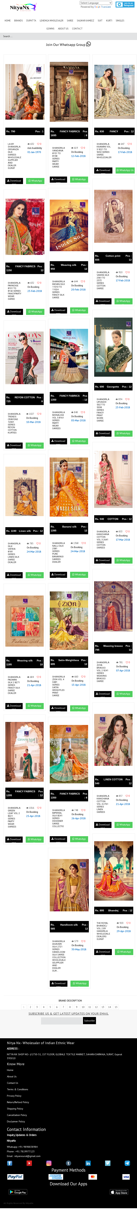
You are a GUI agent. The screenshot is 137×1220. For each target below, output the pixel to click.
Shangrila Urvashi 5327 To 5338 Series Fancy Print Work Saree (103, 410)
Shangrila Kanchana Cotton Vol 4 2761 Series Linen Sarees (103, 804)
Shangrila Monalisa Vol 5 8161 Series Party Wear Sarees (58, 420)
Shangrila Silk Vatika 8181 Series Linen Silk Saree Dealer (14, 553)
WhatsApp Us (36, 181)
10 (83, 1007)
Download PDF (15, 181)
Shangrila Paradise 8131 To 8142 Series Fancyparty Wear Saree (14, 291)
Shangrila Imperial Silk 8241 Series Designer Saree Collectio (58, 818)
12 (96, 1007)
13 (103, 1007)
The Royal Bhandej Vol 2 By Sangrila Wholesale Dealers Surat (103, 931)
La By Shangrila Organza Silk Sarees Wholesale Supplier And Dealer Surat (14, 156)
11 (89, 1007)
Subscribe (89, 1020)
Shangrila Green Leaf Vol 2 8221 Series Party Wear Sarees (14, 817)
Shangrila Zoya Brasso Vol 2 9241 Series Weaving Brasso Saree (103, 671)
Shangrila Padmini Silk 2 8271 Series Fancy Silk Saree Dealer (14, 685)
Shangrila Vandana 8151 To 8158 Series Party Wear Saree (58, 157)
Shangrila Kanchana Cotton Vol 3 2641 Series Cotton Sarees (103, 539)
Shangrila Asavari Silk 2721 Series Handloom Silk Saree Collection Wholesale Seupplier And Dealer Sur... (59, 956)
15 (116, 1007)
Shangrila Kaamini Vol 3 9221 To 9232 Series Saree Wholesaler (104, 151)
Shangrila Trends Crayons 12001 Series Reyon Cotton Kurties (14, 423)
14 (109, 1007)
